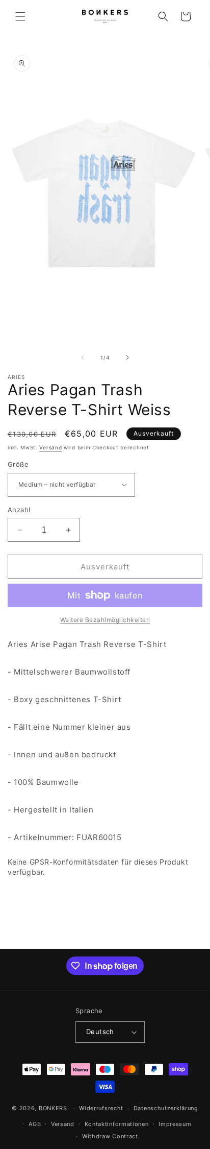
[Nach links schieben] (82, 357)
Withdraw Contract (110, 1136)
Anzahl (19, 510)
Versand (50, 447)
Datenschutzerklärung (166, 1108)
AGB (35, 1124)
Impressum (175, 1124)
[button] (20, 16)
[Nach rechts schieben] (127, 357)
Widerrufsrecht (101, 1108)
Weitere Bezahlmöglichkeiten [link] (105, 620)
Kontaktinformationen (117, 1124)
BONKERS (53, 1108)
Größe (18, 464)
